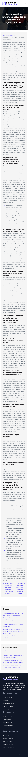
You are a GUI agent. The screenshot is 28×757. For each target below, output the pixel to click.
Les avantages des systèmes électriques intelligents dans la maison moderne (9, 588)
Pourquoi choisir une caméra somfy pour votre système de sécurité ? (19, 588)
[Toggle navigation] (25, 3)
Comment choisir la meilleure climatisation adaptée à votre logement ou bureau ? (14, 620)
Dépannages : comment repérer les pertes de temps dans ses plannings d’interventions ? (13, 631)
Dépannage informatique (10, 35)
